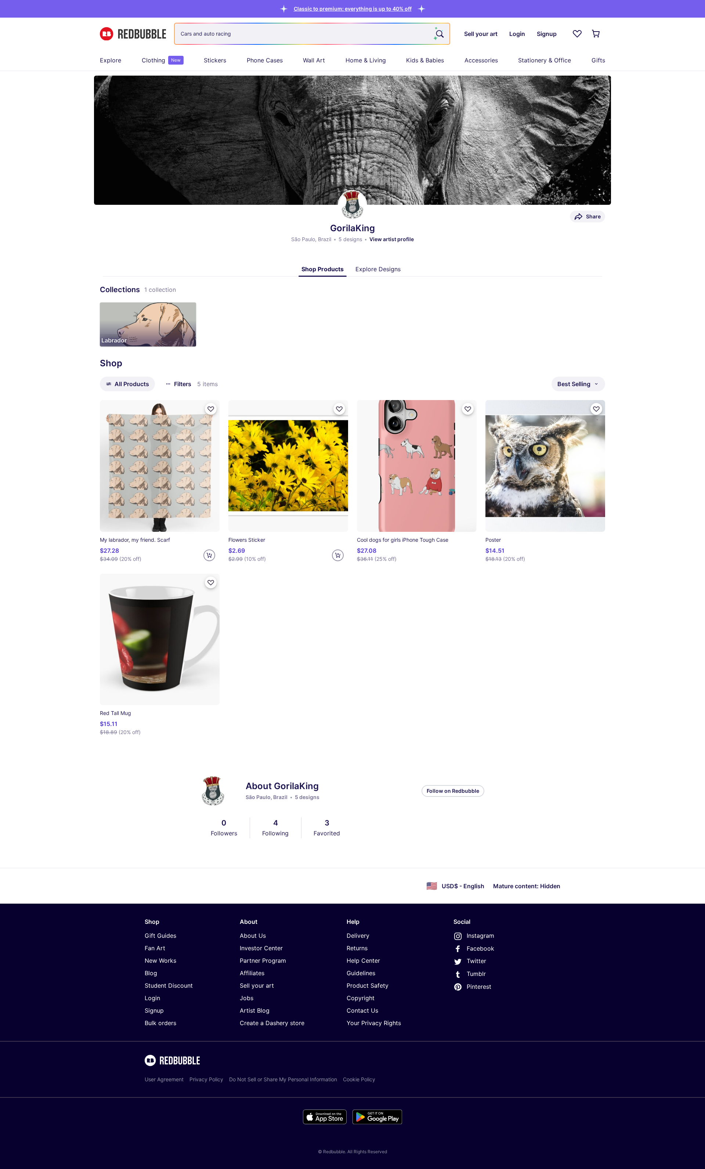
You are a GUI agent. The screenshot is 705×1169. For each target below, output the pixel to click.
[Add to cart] (209, 555)
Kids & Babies (425, 60)
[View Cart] (596, 34)
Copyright (361, 998)
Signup (154, 1010)
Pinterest (479, 986)
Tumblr (476, 973)
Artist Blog (255, 1010)
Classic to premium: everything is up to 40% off (353, 9)
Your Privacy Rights (374, 1023)
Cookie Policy (359, 1079)
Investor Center (261, 948)
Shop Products (322, 269)
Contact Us (362, 1010)
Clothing (161, 60)
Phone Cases (265, 60)
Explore (110, 60)
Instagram (480, 935)
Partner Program (263, 960)
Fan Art (155, 948)
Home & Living (366, 60)
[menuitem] (110, 60)
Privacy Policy (206, 1079)
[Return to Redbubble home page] (133, 34)
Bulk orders (160, 1023)
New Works (160, 960)
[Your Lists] (577, 34)
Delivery (358, 935)
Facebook (480, 948)
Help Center (363, 960)
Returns (357, 948)
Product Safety (367, 985)
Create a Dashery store (272, 1023)
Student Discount (169, 985)
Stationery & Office (544, 60)
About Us (253, 935)
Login (152, 998)
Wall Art (314, 60)
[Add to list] (211, 409)
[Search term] (439, 33)
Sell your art (257, 985)
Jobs (246, 998)
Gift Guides (160, 935)
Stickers (215, 60)
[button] (353, 9)
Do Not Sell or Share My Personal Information (283, 1079)
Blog (151, 973)
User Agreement (164, 1079)
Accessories (481, 60)
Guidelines (361, 973)
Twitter (476, 961)
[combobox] (312, 33)
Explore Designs (378, 269)
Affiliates (252, 973)
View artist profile (391, 239)
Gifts (598, 60)
